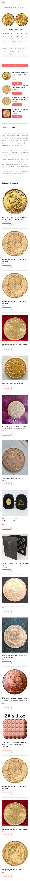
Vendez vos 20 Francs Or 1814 (14, 65)
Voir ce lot (17, 83)
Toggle (3, 3)
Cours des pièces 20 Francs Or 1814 (13, 7)
